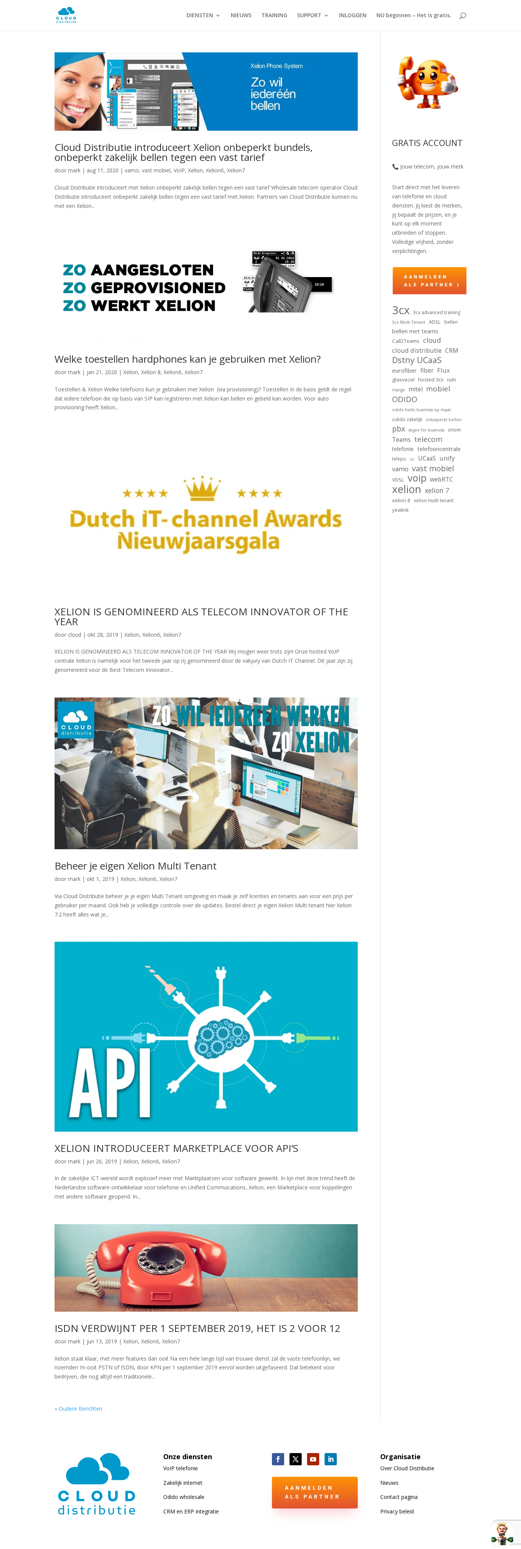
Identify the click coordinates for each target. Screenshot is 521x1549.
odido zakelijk (407, 419)
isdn (451, 379)
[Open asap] (501, 1533)
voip (417, 478)
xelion (406, 489)
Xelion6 (215, 170)
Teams (401, 439)
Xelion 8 (151, 372)
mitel (415, 389)
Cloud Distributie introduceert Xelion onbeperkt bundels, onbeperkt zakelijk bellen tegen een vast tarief (184, 152)
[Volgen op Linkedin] (331, 1459)
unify (447, 458)
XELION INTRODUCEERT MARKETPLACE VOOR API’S (176, 1148)
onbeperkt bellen (444, 419)
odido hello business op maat (421, 409)
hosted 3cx (431, 379)
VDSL (398, 479)
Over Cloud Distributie (407, 1468)
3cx (401, 310)
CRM (451, 350)
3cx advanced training (436, 312)
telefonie (403, 449)
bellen (451, 322)
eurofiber (404, 370)
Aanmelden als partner (313, 1492)
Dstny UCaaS (417, 360)
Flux (443, 370)
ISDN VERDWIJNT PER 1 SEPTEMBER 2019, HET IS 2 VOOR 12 (198, 1328)
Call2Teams (406, 340)
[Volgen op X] (295, 1459)
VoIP (179, 170)
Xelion (195, 170)
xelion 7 (437, 490)
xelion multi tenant (433, 500)
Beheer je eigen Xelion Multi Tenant (136, 866)
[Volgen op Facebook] (278, 1459)
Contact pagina (399, 1496)
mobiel (438, 389)
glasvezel (403, 379)
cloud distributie (417, 350)
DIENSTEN (200, 16)
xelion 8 (401, 500)
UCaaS (427, 458)
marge (398, 390)
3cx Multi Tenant (408, 322)
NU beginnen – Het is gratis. (413, 16)
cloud (74, 634)
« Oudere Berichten (78, 1408)
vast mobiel (156, 170)
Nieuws (389, 1482)
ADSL (435, 321)
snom (454, 429)
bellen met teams (415, 331)
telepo (399, 459)
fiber (427, 370)
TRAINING (274, 16)
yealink (400, 509)
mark (74, 170)
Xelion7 (236, 170)
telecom (428, 439)
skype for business (426, 430)
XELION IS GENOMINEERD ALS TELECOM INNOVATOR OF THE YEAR (201, 616)
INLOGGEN (353, 16)
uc (412, 459)
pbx (398, 428)
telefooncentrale (439, 449)
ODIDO (404, 399)
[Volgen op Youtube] (313, 1459)
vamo (132, 170)
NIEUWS (241, 16)
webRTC (441, 479)
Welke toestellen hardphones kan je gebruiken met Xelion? (188, 359)
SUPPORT (309, 16)
